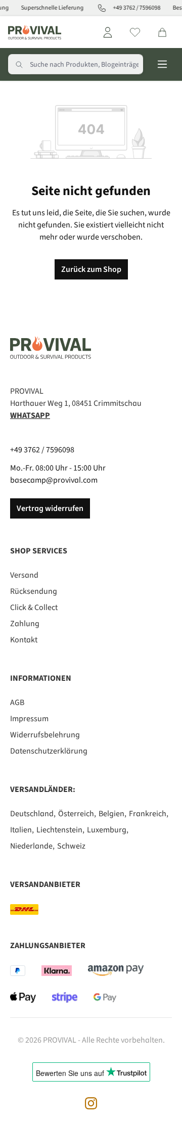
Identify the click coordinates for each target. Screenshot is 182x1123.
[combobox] (86, 64)
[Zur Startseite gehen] (34, 32)
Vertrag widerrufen (50, 508)
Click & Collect (34, 607)
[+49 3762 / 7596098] (100, 8)
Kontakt (23, 639)
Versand (24, 575)
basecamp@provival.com (54, 480)
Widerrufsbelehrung (45, 734)
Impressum (29, 718)
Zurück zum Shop (91, 269)
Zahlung (24, 623)
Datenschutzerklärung (48, 751)
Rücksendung (33, 591)
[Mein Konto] (107, 32)
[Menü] (162, 64)
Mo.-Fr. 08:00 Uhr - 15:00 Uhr (58, 468)
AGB (17, 702)
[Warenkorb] (162, 32)
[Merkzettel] (135, 32)
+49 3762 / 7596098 (42, 449)
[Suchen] (19, 64)
